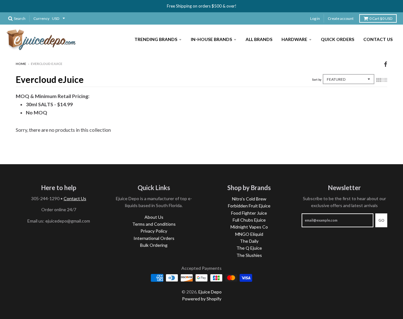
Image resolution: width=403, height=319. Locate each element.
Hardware (294, 39)
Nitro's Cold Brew (249, 198)
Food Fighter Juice (249, 213)
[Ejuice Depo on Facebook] (385, 64)
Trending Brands (155, 39)
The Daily (249, 241)
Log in (315, 18)
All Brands (259, 39)
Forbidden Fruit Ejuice (249, 205)
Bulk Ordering (153, 245)
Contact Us (378, 39)
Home (21, 64)
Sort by (316, 79)
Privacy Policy (153, 231)
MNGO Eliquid (249, 234)
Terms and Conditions (154, 224)
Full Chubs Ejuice (249, 220)
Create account (341, 18)
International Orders (153, 238)
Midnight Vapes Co (249, 226)
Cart (380, 18)
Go (381, 220)
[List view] (384, 80)
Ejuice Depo (210, 291)
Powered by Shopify (201, 298)
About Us (154, 217)
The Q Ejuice (249, 248)
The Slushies (249, 255)
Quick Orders (337, 39)
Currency (41, 18)
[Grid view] (378, 80)
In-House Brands (211, 39)
